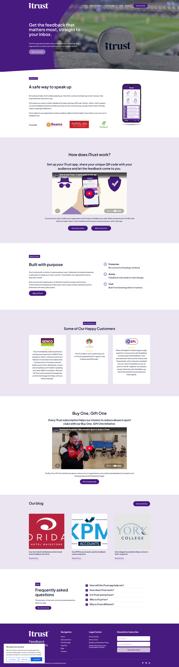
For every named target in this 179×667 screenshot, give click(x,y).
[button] (115, 585)
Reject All (24, 659)
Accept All (36, 659)
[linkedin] (149, 663)
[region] (24, 653)
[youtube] (146, 663)
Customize (12, 659)
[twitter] (143, 663)
